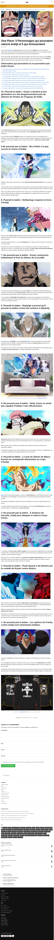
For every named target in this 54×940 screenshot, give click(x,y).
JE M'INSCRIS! (26, 482)
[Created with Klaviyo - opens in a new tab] (26, 491)
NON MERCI (26, 486)
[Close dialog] (44, 450)
